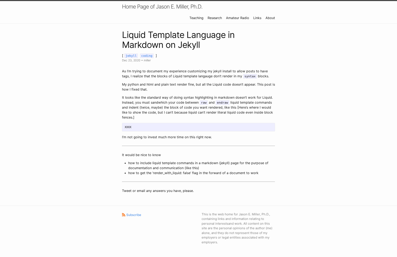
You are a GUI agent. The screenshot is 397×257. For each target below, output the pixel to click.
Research (215, 18)
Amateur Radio (237, 18)
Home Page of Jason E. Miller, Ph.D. (162, 6)
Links (257, 18)
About (270, 18)
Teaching (196, 18)
